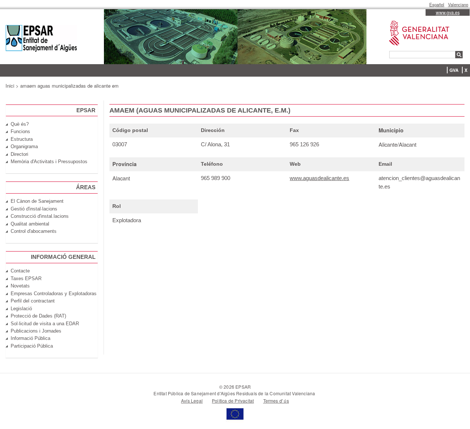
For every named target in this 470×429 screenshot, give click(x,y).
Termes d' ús (276, 400)
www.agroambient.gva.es (415, 21)
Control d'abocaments (34, 231)
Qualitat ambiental (30, 224)
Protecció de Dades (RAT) (38, 316)
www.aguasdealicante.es (319, 178)
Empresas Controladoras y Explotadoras (54, 293)
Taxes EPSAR (26, 278)
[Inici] (41, 39)
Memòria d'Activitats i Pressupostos (49, 161)
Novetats (20, 286)
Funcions (20, 131)
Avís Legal (192, 400)
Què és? (20, 124)
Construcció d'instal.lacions (40, 216)
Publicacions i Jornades (36, 331)
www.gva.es (448, 12)
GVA (454, 70)
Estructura (22, 139)
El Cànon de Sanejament (37, 201)
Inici (10, 85)
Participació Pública (32, 346)
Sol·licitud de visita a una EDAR (45, 323)
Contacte (20, 271)
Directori (19, 154)
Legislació (21, 308)
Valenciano (458, 4)
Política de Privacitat (233, 400)
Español (436, 4)
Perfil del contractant (33, 301)
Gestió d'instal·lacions (34, 209)
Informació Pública (30, 338)
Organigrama (24, 146)
